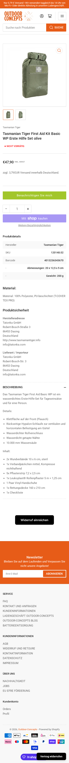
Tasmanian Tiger (11, 127)
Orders (7, 709)
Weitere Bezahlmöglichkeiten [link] (34, 225)
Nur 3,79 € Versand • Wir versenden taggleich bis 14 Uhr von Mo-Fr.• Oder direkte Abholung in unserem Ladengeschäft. (34, 4)
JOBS (6, 686)
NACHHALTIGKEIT (14, 681)
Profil (6, 713)
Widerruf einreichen (34, 520)
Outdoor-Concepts (27, 729)
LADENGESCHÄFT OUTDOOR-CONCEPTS (28, 616)
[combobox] (34, 28)
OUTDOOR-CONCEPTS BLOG (20, 620)
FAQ (5, 601)
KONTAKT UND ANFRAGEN (19, 606)
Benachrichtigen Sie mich (34, 195)
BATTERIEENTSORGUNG (18, 625)
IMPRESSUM (10, 663)
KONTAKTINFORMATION (18, 653)
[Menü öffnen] (62, 16)
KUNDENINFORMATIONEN (19, 611)
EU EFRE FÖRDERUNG (16, 690)
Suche (58, 27)
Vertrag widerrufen (51, 756)
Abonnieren (54, 573)
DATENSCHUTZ (12, 658)
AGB (5, 643)
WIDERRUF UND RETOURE (19, 648)
